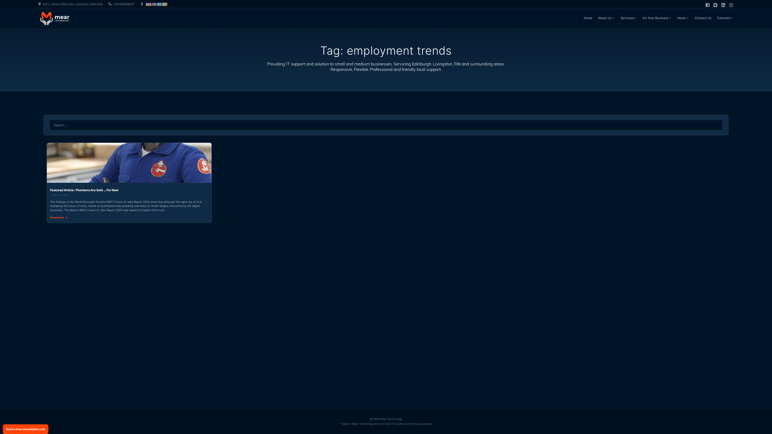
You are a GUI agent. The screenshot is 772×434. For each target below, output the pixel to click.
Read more (57, 217)
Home (588, 18)
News (682, 18)
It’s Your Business (656, 18)
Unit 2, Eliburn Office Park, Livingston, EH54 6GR (73, 3)
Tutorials (723, 18)
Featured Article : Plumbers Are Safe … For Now (84, 190)
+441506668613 (123, 3)
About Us (605, 18)
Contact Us (703, 18)
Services (627, 18)
